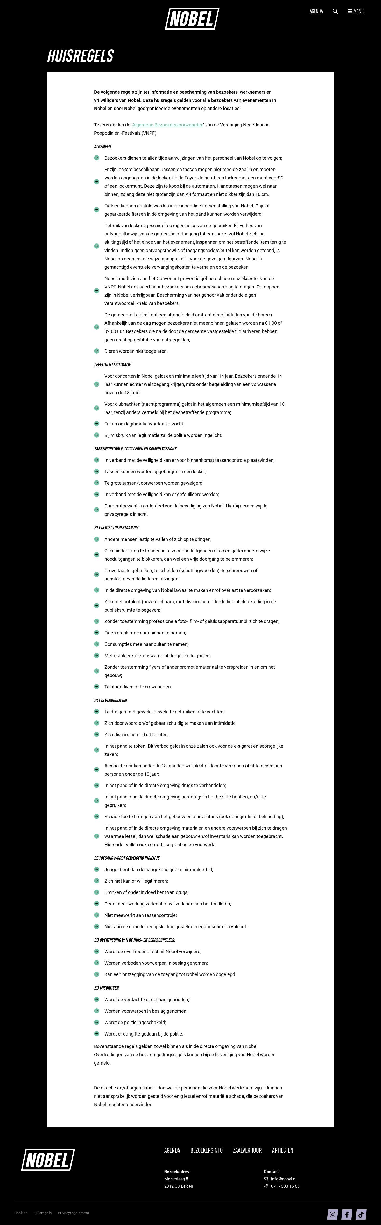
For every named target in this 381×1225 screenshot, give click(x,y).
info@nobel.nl (284, 1178)
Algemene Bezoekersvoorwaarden (167, 124)
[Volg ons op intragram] (332, 1214)
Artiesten (282, 1151)
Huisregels (43, 1212)
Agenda (316, 11)
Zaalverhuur (247, 1151)
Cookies (20, 1212)
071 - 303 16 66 (285, 1186)
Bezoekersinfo (206, 1151)
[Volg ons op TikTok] (361, 1214)
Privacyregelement (73, 1212)
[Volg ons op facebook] (346, 1214)
